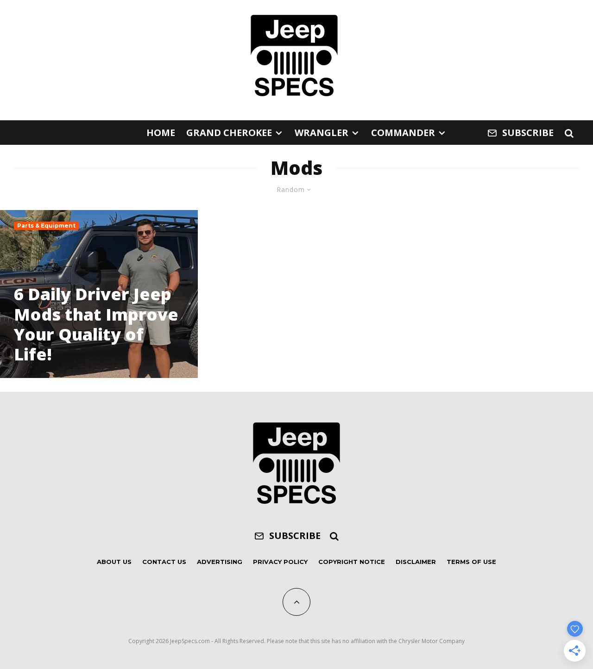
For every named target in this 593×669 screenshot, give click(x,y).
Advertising (219, 561)
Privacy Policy (280, 561)
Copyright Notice (351, 561)
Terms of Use (471, 561)
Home (160, 132)
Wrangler (321, 132)
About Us (114, 561)
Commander (403, 132)
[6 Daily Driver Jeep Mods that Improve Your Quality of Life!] (99, 294)
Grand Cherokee (229, 132)
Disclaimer (416, 561)
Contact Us (164, 561)
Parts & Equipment (46, 225)
